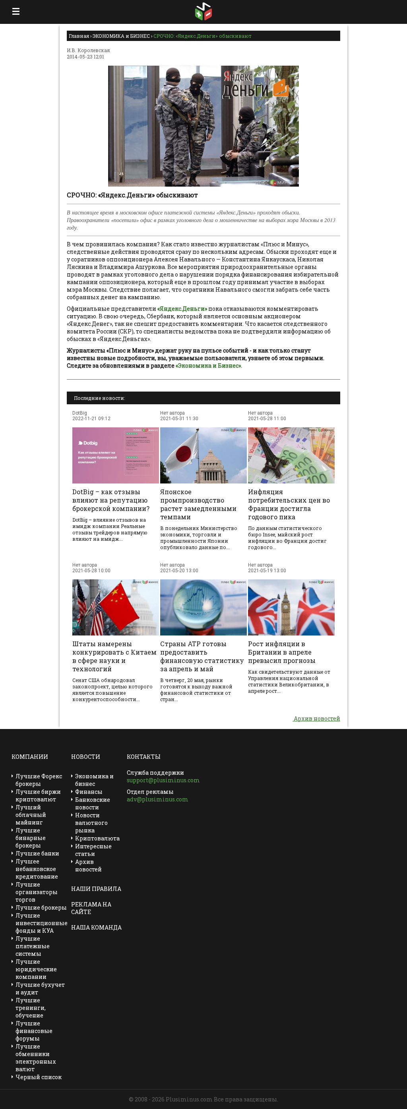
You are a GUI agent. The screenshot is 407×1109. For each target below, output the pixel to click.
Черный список (39, 1077)
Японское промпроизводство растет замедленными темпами (198, 504)
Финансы (89, 791)
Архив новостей (316, 718)
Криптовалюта (97, 838)
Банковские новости (92, 803)
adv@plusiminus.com (157, 799)
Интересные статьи (93, 850)
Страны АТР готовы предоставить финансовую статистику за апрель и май (202, 656)
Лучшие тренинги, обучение (31, 1007)
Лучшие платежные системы (33, 946)
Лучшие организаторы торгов (37, 892)
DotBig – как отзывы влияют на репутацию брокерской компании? (110, 500)
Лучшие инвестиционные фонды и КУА (42, 923)
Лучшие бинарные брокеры (31, 837)
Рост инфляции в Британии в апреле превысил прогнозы (282, 652)
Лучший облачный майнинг (31, 814)
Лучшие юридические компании (36, 969)
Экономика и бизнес (94, 779)
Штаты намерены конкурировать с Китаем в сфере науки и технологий (114, 656)
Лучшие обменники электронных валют (36, 1058)
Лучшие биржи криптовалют (38, 795)
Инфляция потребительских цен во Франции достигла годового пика (289, 504)
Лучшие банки (37, 853)
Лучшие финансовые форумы (34, 1030)
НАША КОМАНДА (96, 927)
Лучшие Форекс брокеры (39, 779)
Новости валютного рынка (91, 822)
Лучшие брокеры (41, 907)
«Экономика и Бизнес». (209, 365)
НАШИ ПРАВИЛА (96, 889)
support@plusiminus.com (163, 780)
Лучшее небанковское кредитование (37, 869)
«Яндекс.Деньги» (182, 308)
